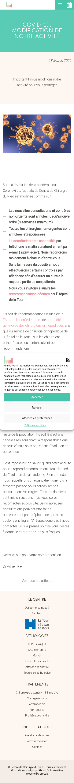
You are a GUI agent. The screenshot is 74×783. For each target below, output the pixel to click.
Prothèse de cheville (37, 715)
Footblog (37, 613)
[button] (68, 360)
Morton (37, 655)
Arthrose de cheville (37, 666)
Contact (37, 746)
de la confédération (26, 320)
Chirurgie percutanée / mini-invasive (37, 692)
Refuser (37, 407)
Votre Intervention (37, 741)
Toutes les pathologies (37, 672)
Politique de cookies (35, 425)
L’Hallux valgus (37, 644)
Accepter (37, 397)
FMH (6, 320)
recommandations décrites (29, 294)
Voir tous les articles (37, 581)
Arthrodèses (37, 709)
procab (44, 773)
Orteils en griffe (37, 649)
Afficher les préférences (37, 418)
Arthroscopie (37, 704)
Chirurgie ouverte (37, 698)
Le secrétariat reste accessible (32, 241)
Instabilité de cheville (37, 661)
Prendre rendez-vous (37, 735)
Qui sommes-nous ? (37, 607)
